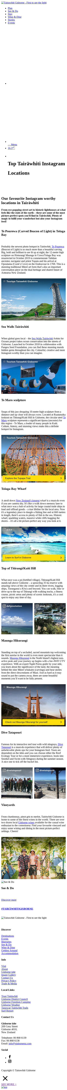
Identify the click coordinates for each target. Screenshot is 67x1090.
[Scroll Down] (6, 191)
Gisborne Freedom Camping (16, 1002)
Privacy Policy (8, 980)
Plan (10, 8)
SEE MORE (8, 1084)
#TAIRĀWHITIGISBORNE (17, 908)
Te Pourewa (58, 246)
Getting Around (9, 950)
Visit (3, 966)
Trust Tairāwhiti (9, 996)
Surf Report (7, 1010)
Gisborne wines (26, 822)
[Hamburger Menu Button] (9, 145)
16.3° (11, 148)
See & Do (13, 11)
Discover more (8, 900)
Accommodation (9, 953)
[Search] (37, 83)
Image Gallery (8, 974)
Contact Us (7, 977)
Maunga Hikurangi (19, 658)
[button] (33, 1078)
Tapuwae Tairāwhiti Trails (14, 1007)
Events (11, 22)
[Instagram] (10, 1062)
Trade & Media (9, 983)
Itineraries (6, 941)
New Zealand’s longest (28, 500)
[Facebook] (10, 1057)
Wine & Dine (14, 17)
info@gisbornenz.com (20, 1043)
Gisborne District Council (14, 999)
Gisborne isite (8, 972)
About (4, 969)
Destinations (7, 936)
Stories (11, 19)
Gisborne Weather (10, 1005)
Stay (10, 14)
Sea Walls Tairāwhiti (42, 338)
